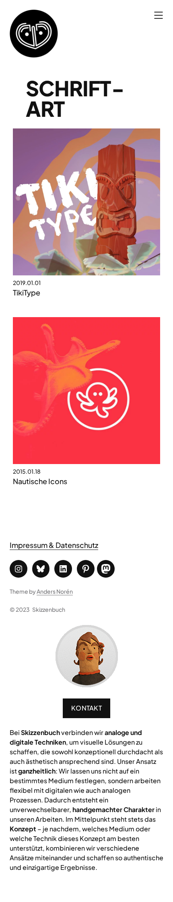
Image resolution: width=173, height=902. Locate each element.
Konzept (23, 829)
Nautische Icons (40, 481)
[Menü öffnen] (158, 15)
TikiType (26, 292)
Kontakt (86, 708)
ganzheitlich (37, 771)
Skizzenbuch (48, 609)
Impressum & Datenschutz (54, 545)
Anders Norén (55, 591)
